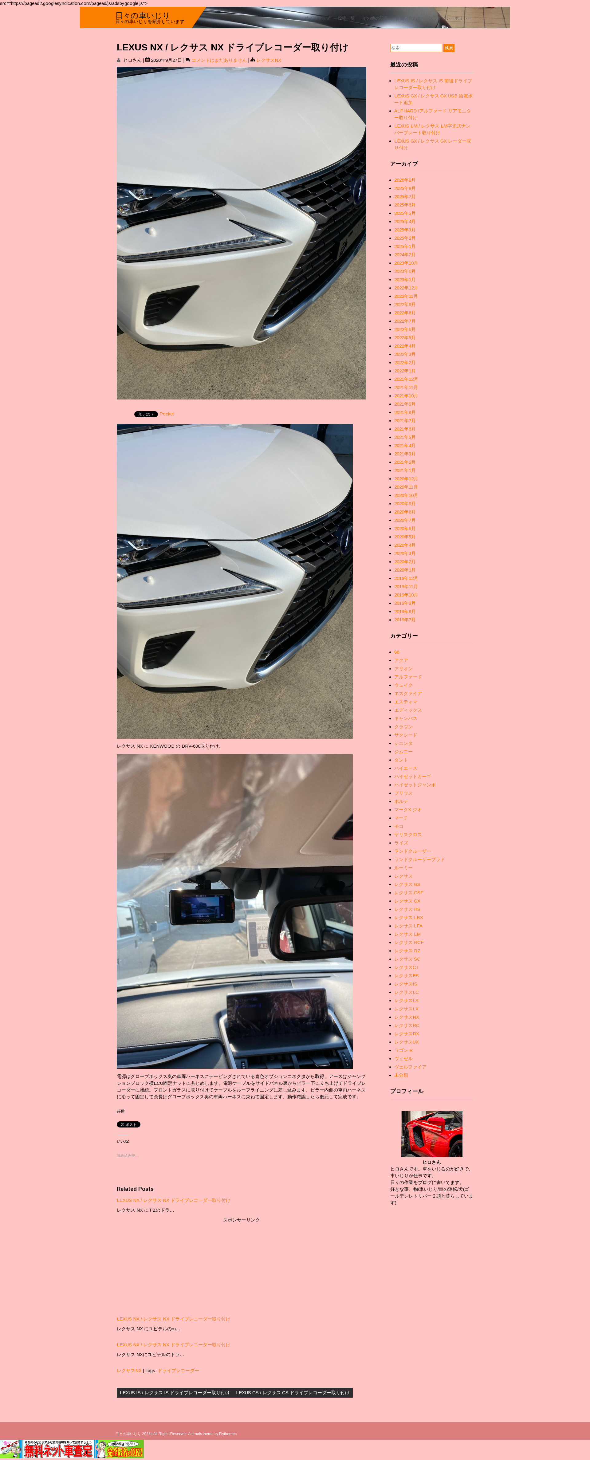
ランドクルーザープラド (419, 859)
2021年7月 (405, 420)
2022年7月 (405, 321)
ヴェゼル (403, 1058)
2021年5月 (405, 437)
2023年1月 (405, 279)
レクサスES (406, 975)
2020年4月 (405, 545)
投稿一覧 (346, 17)
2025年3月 (405, 229)
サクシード (405, 735)
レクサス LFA (408, 925)
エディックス (408, 710)
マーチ (401, 818)
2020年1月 (405, 570)
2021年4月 (405, 445)
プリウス (403, 793)
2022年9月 (405, 304)
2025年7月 (405, 196)
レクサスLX (406, 1008)
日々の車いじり (142, 14)
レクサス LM (407, 934)
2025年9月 (405, 188)
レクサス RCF (409, 942)
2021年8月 (405, 412)
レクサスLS (406, 1000)
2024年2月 (405, 254)
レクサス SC (407, 959)
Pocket (166, 413)
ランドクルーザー (412, 851)
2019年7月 (405, 619)
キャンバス (405, 718)
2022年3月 (405, 354)
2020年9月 (405, 503)
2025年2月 (405, 238)
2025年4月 (405, 221)
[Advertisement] (241, 1266)
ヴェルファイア (410, 1066)
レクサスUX (406, 1042)
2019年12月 (406, 578)
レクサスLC (406, 992)
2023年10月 (406, 263)
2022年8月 (405, 312)
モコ (398, 826)
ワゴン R (403, 1050)
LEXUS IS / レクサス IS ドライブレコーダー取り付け (175, 1392)
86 (396, 652)
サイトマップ (317, 17)
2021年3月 (405, 453)
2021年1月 (405, 470)
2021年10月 (406, 395)
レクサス (403, 876)
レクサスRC (406, 1025)
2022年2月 (405, 362)
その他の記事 (375, 17)
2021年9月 (405, 404)
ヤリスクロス (408, 834)
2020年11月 (406, 487)
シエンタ (403, 743)
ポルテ (401, 801)
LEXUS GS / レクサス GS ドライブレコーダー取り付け (293, 1392)
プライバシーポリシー (450, 17)
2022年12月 (406, 287)
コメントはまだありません (219, 60)
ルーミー (403, 867)
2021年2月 (405, 462)
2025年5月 (405, 213)
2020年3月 (405, 553)
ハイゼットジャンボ (415, 784)
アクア (401, 660)
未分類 (401, 1075)
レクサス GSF (408, 892)
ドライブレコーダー (178, 1370)
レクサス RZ (407, 950)
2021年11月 (406, 387)
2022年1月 (405, 370)
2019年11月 (406, 586)
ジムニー (403, 751)
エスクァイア (408, 693)
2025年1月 (405, 246)
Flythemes (228, 1434)
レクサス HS (407, 909)
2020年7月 (405, 520)
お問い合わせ (408, 17)
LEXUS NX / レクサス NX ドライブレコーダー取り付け (173, 1200)
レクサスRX (406, 1033)
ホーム (290, 17)
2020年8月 (405, 511)
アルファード (408, 676)
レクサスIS (405, 983)
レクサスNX (268, 60)
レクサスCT (406, 967)
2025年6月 (405, 204)
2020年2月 (405, 561)
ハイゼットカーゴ (412, 776)
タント (401, 759)
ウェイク (403, 685)
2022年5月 (405, 337)
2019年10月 (406, 594)
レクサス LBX (408, 917)
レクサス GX (407, 900)
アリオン (403, 668)
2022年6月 (405, 329)
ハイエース (405, 768)
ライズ (401, 842)
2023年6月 (405, 271)
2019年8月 (405, 611)
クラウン (403, 726)
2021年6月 (405, 428)
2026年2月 (405, 180)
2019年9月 (405, 603)
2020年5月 (405, 536)
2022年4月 (405, 345)
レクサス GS (407, 884)
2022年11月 (406, 296)
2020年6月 (405, 528)
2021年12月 (406, 379)
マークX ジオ (408, 809)
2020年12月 (406, 478)
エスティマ (405, 701)
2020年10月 (406, 495)
